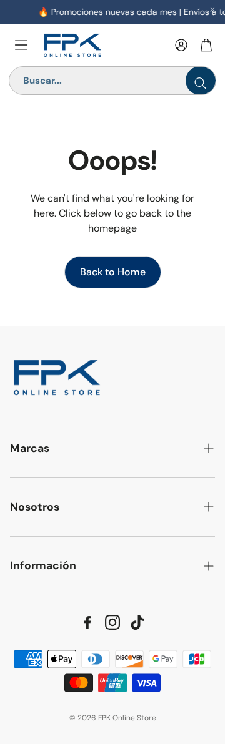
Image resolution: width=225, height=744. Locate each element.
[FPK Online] (103, 45)
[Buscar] (201, 80)
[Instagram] (112, 622)
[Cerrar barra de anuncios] (212, 9)
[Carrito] (206, 45)
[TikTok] (137, 622)
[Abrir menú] (21, 44)
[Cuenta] (181, 45)
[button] (112, 448)
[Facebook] (87, 622)
